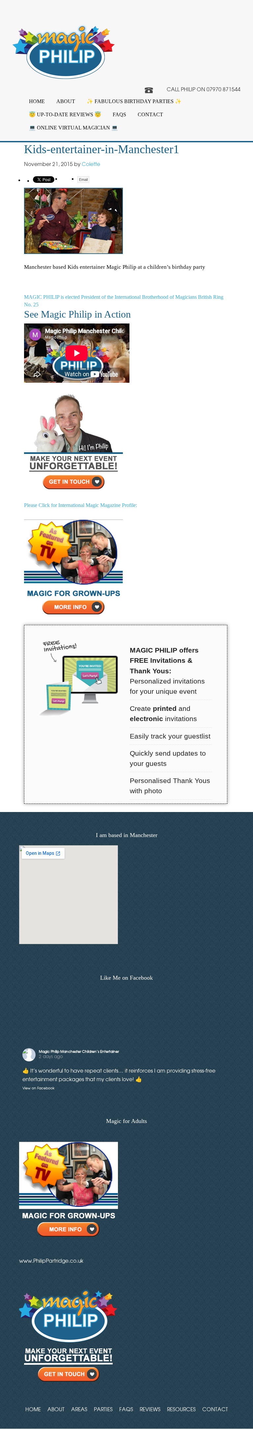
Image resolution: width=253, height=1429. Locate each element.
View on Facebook (38, 1088)
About (65, 101)
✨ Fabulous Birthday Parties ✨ (134, 101)
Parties (103, 1409)
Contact (150, 114)
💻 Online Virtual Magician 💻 (73, 127)
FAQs (119, 114)
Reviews (150, 1409)
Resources (181, 1409)
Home (37, 101)
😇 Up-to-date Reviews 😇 (65, 114)
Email (83, 180)
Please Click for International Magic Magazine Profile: (80, 505)
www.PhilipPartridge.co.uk (51, 1260)
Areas (79, 1409)
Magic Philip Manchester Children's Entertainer (79, 1051)
